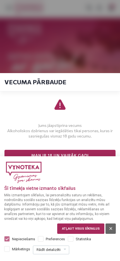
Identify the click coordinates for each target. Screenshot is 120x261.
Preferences (55, 239)
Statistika (83, 239)
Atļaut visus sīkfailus (81, 228)
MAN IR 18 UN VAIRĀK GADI (60, 155)
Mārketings (21, 249)
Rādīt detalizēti (49, 250)
